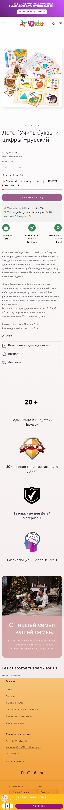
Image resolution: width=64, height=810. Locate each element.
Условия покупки (15, 702)
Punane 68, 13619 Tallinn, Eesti (23, 747)
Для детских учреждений (19, 716)
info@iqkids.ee (14, 753)
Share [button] (9, 335)
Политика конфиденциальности (22, 709)
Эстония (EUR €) (21, 792)
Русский (45, 792)
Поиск (9, 689)
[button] (3, 24)
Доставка (10, 696)
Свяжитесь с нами (15, 722)
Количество (7, 161)
